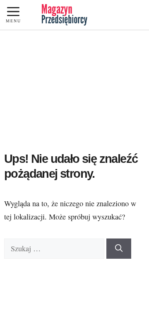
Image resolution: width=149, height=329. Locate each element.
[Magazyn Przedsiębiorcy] (64, 15)
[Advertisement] (74, 94)
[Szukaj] (118, 248)
